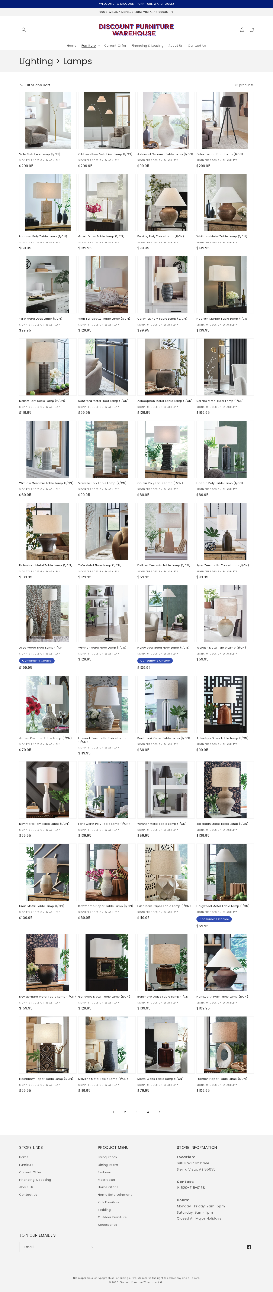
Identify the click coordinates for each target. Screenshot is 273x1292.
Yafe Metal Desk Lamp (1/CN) (40, 319)
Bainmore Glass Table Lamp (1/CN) (163, 997)
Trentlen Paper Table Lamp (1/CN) (221, 1079)
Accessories (107, 1225)
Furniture (26, 1165)
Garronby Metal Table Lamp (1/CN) (104, 997)
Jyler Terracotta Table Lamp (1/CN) (222, 565)
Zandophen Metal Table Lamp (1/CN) (165, 401)
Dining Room (108, 1165)
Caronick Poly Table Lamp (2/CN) (162, 319)
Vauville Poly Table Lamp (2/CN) (102, 483)
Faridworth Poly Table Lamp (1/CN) (104, 824)
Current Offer (30, 1172)
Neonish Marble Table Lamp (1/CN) (222, 319)
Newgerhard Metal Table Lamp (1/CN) (47, 997)
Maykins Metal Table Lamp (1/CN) (103, 1079)
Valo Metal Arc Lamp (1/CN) (39, 154)
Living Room (107, 1157)
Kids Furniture (108, 1202)
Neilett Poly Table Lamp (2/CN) (42, 401)
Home (24, 1157)
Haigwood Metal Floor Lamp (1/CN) (163, 648)
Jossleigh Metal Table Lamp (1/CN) (222, 824)
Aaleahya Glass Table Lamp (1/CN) (222, 738)
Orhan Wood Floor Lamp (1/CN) (219, 154)
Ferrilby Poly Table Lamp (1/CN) (160, 236)
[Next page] (159, 1112)
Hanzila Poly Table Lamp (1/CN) (219, 483)
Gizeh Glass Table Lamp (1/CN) (101, 236)
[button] (24, 29)
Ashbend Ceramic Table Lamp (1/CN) (165, 154)
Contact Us (28, 1195)
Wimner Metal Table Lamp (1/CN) (162, 824)
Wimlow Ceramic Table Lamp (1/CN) (46, 483)
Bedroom (105, 1172)
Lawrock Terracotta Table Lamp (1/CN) (102, 740)
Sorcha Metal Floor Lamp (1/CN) (220, 401)
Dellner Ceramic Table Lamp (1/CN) (163, 565)
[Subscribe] (91, 1247)
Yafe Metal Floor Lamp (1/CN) (100, 565)
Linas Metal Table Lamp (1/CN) (41, 906)
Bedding (104, 1210)
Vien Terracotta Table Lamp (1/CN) (104, 319)
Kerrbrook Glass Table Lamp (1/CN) (163, 738)
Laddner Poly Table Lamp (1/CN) (43, 236)
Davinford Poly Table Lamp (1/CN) (44, 824)
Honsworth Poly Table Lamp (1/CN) (222, 997)
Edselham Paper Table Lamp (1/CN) (164, 906)
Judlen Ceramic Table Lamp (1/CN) (45, 738)
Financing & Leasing (35, 1180)
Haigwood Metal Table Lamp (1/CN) (223, 906)
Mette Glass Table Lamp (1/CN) (160, 1079)
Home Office (108, 1187)
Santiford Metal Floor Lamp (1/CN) (103, 401)
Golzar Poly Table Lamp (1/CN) (160, 483)
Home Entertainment (115, 1195)
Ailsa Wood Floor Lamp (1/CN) (41, 648)
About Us (26, 1187)
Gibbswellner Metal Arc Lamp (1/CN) (105, 154)
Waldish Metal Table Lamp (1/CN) (221, 648)
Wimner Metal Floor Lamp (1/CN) (102, 648)
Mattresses (107, 1180)
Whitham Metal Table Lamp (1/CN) (221, 236)
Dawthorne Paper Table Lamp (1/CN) (105, 906)
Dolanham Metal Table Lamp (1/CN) (45, 565)
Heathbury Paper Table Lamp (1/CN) (46, 1079)
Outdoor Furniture (112, 1217)
